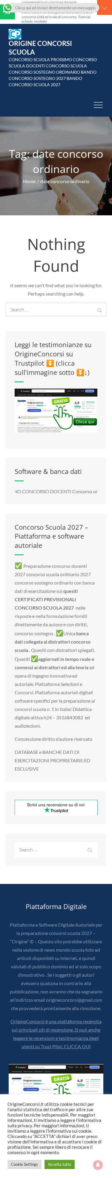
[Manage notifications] (98, 1165)
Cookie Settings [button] (24, 1164)
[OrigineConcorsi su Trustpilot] (56, 410)
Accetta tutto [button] (59, 1164)
